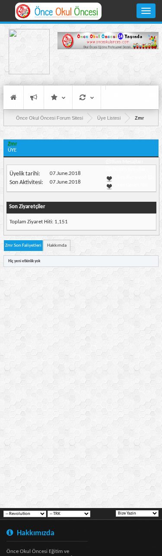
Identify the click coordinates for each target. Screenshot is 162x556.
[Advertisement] (108, 67)
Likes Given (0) (130, 185)
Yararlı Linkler (58, 97)
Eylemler (86, 97)
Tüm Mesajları (127, 162)
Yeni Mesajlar (33, 97)
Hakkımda (57, 245)
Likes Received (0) (133, 177)
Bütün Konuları (130, 169)
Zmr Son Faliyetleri (23, 245)
